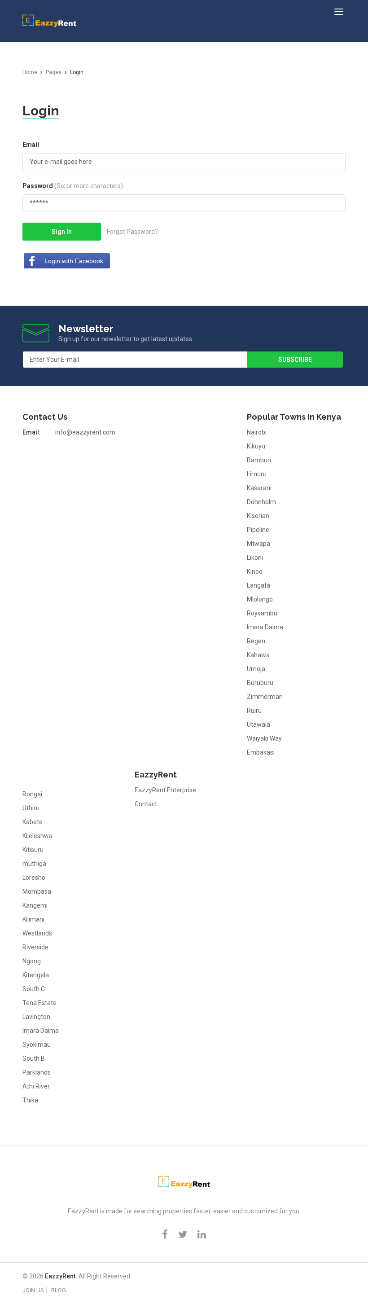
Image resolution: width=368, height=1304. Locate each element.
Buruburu (260, 682)
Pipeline (258, 529)
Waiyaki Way (264, 738)
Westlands (37, 933)
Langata (258, 585)
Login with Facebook (73, 260)
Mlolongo (260, 599)
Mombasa (36, 891)
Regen (256, 641)
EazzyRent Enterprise (165, 790)
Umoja (256, 668)
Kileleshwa (37, 835)
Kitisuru (33, 849)
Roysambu (262, 613)
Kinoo (255, 571)
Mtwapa (258, 543)
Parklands (36, 1072)
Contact (146, 804)
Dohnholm (261, 501)
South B (33, 1058)
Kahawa (258, 655)
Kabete (32, 821)
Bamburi (259, 460)
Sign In (62, 231)
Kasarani (259, 488)
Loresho (33, 877)
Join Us (33, 1290)
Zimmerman (265, 696)
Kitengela (35, 975)
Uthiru (30, 808)
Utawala (258, 724)
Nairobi (257, 432)
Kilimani (33, 919)
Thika (30, 1100)
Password (72, 185)
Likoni (255, 557)
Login (40, 111)
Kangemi (35, 905)
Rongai (32, 794)
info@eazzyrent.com (85, 432)
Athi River (36, 1086)
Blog (58, 1290)
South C (33, 988)
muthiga (34, 863)
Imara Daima (265, 627)
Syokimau (36, 1044)
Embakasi (261, 752)
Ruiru (254, 710)
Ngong (31, 961)
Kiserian (258, 515)
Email (30, 144)
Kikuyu (256, 446)
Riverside (35, 947)
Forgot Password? (132, 231)
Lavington (36, 1016)
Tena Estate (39, 1002)
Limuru (257, 474)
